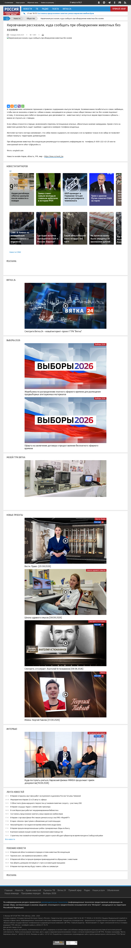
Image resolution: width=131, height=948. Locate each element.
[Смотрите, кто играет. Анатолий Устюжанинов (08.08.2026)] (65, 643)
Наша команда (12, 893)
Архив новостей (33, 890)
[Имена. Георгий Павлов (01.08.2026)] (65, 694)
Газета (55, 9)
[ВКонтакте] (8, 106)
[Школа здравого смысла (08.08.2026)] (65, 592)
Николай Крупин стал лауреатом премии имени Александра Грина (35, 825)
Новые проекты (15, 515)
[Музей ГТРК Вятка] (65, 483)
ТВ (37, 9)
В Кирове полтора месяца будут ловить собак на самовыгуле (34, 866)
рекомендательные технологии (54, 902)
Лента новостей (15, 792)
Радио (45, 9)
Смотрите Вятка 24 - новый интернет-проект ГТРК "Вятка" (53, 331)
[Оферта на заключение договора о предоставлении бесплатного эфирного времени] (65, 420)
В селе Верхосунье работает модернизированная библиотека (34, 810)
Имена (103, 673)
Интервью (12, 729)
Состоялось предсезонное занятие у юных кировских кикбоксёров (65, 13)
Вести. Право (100, 519)
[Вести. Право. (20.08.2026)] (65, 541)
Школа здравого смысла (96, 570)
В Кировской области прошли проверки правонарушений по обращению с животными (43, 859)
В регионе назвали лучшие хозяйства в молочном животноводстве (36, 832)
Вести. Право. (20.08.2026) (38, 566)
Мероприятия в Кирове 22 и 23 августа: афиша (28, 800)
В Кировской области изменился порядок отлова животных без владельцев (40, 852)
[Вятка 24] (65, 306)
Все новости (10, 839)
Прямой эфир (119, 9)
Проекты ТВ (49, 890)
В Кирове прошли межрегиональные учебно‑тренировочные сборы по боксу (40, 828)
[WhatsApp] (22, 106)
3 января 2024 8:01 (17, 35)
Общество (31, 18)
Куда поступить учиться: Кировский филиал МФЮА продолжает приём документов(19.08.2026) (59, 781)
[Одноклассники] (12, 106)
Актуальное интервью (97, 733)
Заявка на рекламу (47, 2)
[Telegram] (15, 106)
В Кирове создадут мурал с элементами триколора (30, 807)
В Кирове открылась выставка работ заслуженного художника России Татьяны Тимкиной (45, 796)
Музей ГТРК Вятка (16, 457)
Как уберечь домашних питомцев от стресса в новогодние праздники (37, 863)
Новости (27, 9)
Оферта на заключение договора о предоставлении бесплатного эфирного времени (61, 447)
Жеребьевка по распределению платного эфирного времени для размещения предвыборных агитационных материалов (63, 393)
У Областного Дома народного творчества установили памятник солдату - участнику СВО (46, 803)
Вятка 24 (67, 9)
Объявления (113, 890)
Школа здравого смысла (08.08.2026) (43, 617)
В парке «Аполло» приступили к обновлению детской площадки (35, 821)
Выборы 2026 (13, 340)
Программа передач (31, 893)
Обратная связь (32, 2)
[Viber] (19, 106)
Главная (9, 890)
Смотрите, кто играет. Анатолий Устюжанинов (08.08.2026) (54, 669)
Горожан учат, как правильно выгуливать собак (28, 856)
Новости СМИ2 (15, 252)
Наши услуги (20, 2)
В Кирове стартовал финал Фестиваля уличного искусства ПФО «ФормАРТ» (40, 818)
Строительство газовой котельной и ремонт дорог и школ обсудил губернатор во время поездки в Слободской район (56, 836)
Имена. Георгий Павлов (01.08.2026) (42, 720)
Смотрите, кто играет (97, 621)
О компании (9, 2)
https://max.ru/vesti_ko (53, 156)
